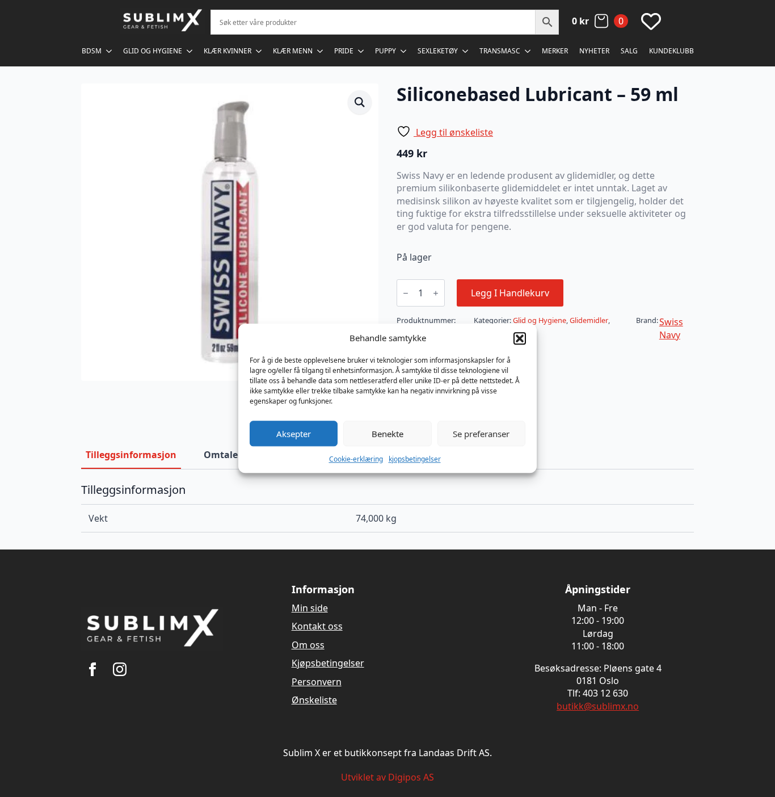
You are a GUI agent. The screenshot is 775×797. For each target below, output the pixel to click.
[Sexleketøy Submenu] (466, 51)
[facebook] (92, 669)
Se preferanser (481, 433)
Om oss (308, 645)
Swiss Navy (671, 328)
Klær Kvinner (227, 51)
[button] (519, 338)
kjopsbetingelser (415, 459)
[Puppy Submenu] (404, 51)
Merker (555, 51)
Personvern (317, 682)
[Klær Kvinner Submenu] (259, 51)
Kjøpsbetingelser (328, 663)
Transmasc (499, 51)
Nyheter (594, 51)
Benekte (387, 433)
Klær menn (293, 51)
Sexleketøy (438, 51)
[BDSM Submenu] (109, 51)
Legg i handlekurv (510, 293)
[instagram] (119, 669)
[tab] (131, 455)
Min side (310, 608)
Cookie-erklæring (356, 459)
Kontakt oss (317, 626)
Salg (629, 51)
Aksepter (293, 433)
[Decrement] (405, 293)
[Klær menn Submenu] (320, 51)
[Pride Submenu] (361, 51)
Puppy (385, 51)
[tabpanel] (387, 507)
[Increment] (435, 293)
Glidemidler (589, 320)
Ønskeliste (314, 700)
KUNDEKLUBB (671, 51)
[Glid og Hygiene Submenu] (190, 51)
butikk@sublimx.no (598, 706)
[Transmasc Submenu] (528, 51)
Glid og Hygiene (152, 51)
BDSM (92, 51)
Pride (343, 51)
